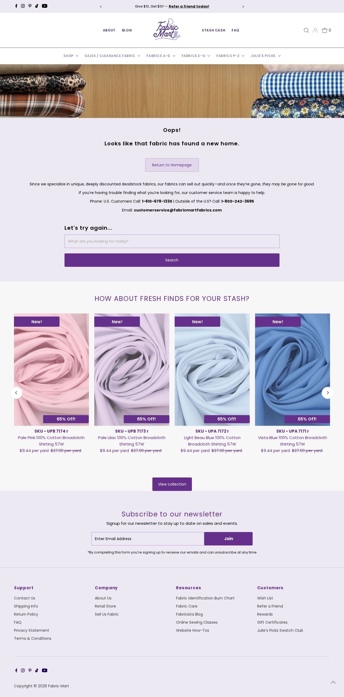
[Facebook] (16, 6)
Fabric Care (187, 606)
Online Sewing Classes (197, 622)
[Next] (243, 7)
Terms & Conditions (32, 638)
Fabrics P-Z (228, 55)
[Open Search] (306, 30)
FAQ (235, 30)
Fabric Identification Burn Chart (205, 598)
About (109, 30)
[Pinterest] (30, 6)
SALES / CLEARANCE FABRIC (110, 55)
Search (171, 260)
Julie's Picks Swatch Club (280, 630)
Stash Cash (213, 30)
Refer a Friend (270, 606)
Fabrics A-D (158, 55)
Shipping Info (26, 606)
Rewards (265, 614)
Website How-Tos (192, 630)
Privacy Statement (31, 630)
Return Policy (26, 614)
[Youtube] (45, 6)
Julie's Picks (264, 55)
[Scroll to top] (333, 682)
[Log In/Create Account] (315, 30)
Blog (127, 30)
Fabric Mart (59, 686)
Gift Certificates (272, 622)
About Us (103, 598)
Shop (68, 55)
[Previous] (101, 7)
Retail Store (105, 606)
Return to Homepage (172, 165)
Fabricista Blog (189, 614)
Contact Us (24, 598)
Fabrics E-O (194, 55)
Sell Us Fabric (107, 614)
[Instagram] (23, 6)
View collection (172, 484)
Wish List (265, 598)
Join (228, 538)
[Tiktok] (37, 6)
